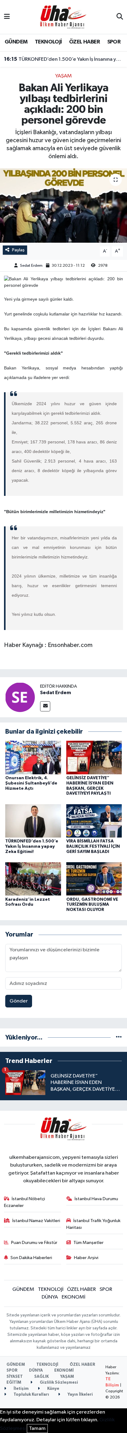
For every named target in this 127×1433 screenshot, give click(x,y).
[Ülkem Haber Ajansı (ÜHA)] (63, 17)
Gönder (19, 1001)
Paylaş (18, 250)
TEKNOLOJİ (48, 42)
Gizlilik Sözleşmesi (58, 1383)
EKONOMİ (73, 1297)
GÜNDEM (16, 42)
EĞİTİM (13, 1383)
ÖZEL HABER (84, 42)
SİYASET (14, 1377)
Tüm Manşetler (88, 1242)
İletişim (21, 1389)
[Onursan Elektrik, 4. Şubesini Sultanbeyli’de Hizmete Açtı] (33, 757)
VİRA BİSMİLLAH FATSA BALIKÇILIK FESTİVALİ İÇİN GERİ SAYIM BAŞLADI (93, 846)
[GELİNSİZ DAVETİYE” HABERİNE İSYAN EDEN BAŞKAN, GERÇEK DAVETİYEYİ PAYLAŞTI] (94, 757)
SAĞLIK (41, 1377)
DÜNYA (50, 1297)
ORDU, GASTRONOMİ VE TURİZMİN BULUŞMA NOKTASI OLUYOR (92, 904)
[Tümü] (119, 1037)
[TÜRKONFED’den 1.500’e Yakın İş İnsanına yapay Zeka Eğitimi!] (33, 820)
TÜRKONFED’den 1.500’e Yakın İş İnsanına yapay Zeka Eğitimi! (63, 59)
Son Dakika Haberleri (31, 1257)
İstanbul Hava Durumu (96, 1198)
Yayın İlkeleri (80, 1395)
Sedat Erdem (31, 266)
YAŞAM (63, 76)
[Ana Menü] (7, 16)
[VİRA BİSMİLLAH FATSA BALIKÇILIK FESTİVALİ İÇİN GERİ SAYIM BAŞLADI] (94, 820)
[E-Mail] (45, 706)
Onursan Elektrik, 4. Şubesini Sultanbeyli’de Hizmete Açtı (31, 783)
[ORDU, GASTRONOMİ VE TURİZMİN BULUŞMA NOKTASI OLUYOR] (94, 878)
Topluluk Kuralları (31, 1395)
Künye (52, 1389)
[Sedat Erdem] (20, 697)
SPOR (114, 42)
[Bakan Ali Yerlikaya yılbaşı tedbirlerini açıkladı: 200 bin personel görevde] (63, 205)
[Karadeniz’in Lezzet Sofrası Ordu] (33, 878)
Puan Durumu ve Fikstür (34, 1242)
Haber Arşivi (86, 1257)
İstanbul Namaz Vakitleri (36, 1220)
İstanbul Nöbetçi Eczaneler (24, 1202)
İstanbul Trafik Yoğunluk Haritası (93, 1224)
